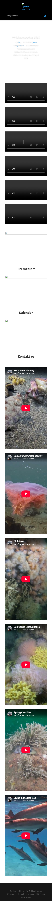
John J (19, 42)
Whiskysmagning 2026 (26, 37)
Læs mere (26, 66)
